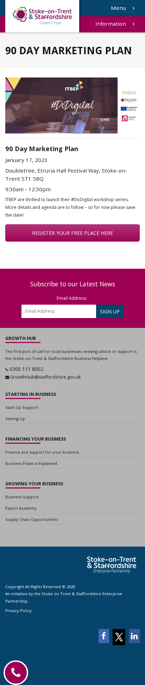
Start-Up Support (21, 407)
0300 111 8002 (26, 369)
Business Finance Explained (31, 463)
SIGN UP (110, 311)
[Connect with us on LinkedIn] (134, 636)
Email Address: (72, 298)
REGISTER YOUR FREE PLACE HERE (72, 233)
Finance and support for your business (42, 452)
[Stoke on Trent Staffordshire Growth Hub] (42, 16)
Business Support (22, 496)
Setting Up (15, 418)
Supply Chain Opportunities (31, 519)
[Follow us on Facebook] (104, 636)
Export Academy (21, 508)
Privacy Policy (18, 610)
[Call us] (16, 672)
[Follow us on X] (119, 637)
